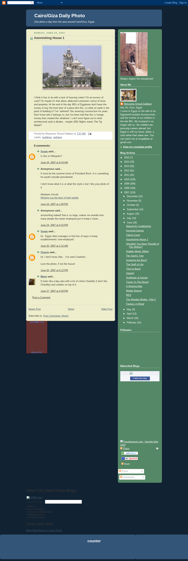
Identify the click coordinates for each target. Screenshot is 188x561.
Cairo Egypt (55, 530)
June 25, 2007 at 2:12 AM (54, 246)
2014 (127, 162)
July (129, 218)
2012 (127, 170)
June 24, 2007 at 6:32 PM (54, 225)
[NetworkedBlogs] (140, 373)
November (132, 200)
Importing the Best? (136, 260)
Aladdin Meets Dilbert (137, 251)
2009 (127, 183)
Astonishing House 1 (49, 38)
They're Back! (133, 269)
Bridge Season (134, 291)
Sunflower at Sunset (137, 277)
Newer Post (34, 309)
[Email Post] (89, 133)
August (131, 214)
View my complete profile (137, 147)
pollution (57, 137)
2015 (127, 157)
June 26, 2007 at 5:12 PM (54, 270)
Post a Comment (41, 297)
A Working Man (134, 286)
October (131, 205)
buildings (47, 137)
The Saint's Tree (135, 256)
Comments (128, 477)
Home (71, 309)
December (132, 196)
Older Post (107, 309)
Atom (127, 464)
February (132, 322)
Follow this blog (140, 378)
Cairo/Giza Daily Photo (59, 15)
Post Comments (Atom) (55, 316)
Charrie (45, 252)
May (129, 309)
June (130, 222)
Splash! (130, 273)
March (130, 318)
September (133, 209)
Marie (44, 276)
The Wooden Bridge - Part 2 (141, 299)
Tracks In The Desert (137, 282)
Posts (124, 471)
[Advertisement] (94, 551)
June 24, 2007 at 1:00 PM (54, 204)
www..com (37, 322)
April (129, 313)
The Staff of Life (134, 264)
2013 (127, 166)
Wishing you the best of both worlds (60, 198)
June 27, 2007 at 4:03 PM (54, 291)
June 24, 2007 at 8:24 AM (54, 162)
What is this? (37, 352)
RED (128, 295)
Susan (44, 151)
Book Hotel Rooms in (37, 530)
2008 (127, 188)
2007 (127, 192)
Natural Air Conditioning (138, 226)
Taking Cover (133, 235)
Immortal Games (135, 230)
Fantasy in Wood (135, 304)
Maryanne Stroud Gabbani (138, 104)
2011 (127, 175)
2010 (127, 179)
